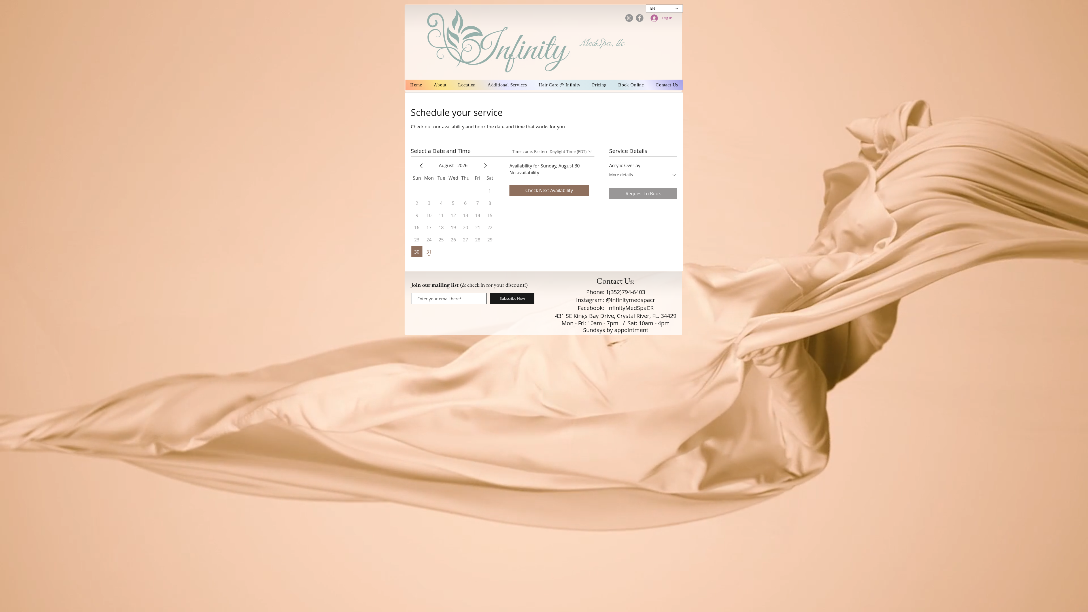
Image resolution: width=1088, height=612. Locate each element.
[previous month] (421, 165)
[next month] (485, 165)
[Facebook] (639, 18)
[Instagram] (629, 18)
